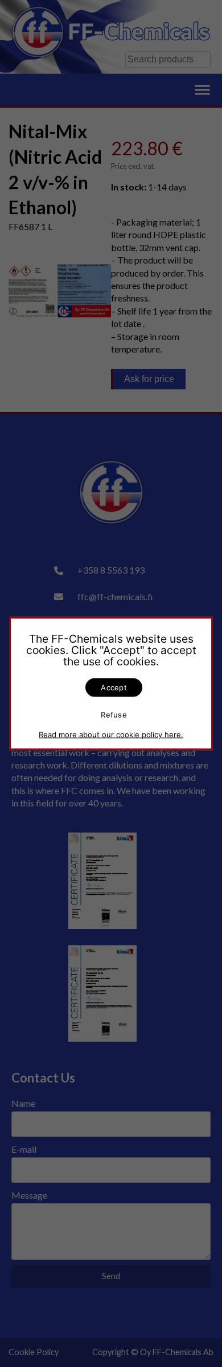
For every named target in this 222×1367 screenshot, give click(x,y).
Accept (114, 687)
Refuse (114, 714)
